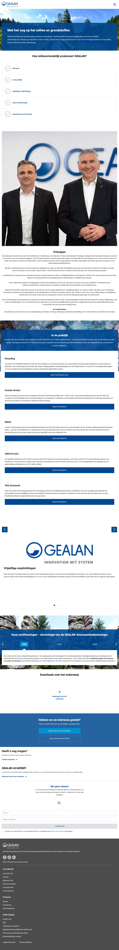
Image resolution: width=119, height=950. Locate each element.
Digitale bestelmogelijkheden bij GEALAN (17, 929)
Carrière (5, 877)
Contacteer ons (8, 891)
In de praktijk (17, 80)
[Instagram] (9, 857)
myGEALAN (7, 919)
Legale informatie (9, 942)
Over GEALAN (8, 873)
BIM (4, 923)
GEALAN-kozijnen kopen (59, 738)
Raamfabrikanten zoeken (12, 936)
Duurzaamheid (8, 887)
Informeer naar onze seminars (13, 776)
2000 (95, 644)
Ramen (5, 901)
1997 (59, 644)
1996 (24, 644)
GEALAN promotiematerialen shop (15, 933)
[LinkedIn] (14, 857)
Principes (15, 68)
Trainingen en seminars (11, 926)
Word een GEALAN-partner (59, 731)
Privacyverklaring (25, 942)
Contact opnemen (8, 759)
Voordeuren (7, 905)
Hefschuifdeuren (9, 908)
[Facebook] (5, 857)
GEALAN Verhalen (9, 884)
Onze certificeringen (20, 103)
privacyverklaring (59, 831)
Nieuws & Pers (8, 880)
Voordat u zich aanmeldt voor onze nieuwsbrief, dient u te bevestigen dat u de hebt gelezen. (39, 831)
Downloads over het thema (22, 114)
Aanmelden (59, 826)
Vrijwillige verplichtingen (21, 91)
